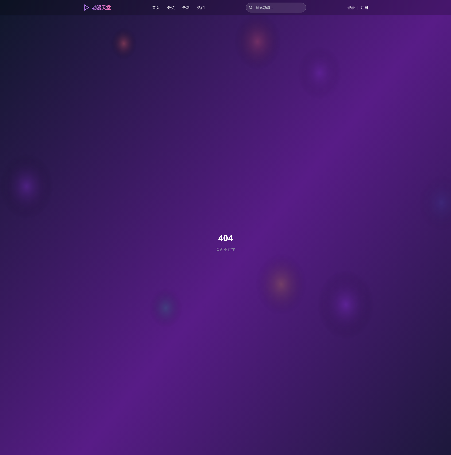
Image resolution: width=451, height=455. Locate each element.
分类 (171, 7)
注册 (364, 7)
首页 (156, 7)
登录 (351, 7)
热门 (201, 7)
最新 (186, 7)
